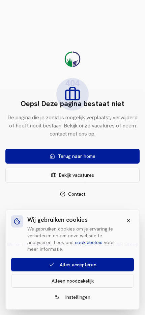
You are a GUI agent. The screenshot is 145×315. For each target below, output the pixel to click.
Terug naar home (76, 156)
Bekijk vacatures (76, 175)
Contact (76, 194)
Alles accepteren (78, 265)
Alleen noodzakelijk (73, 281)
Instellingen (77, 297)
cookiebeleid (89, 242)
